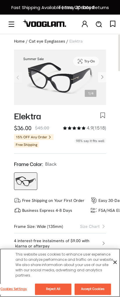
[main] (60, 273)
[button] (60, 243)
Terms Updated (76, 7)
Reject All (53, 289)
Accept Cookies (93, 289)
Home (19, 41)
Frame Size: (25, 226)
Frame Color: (28, 164)
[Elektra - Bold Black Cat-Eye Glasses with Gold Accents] (25, 181)
